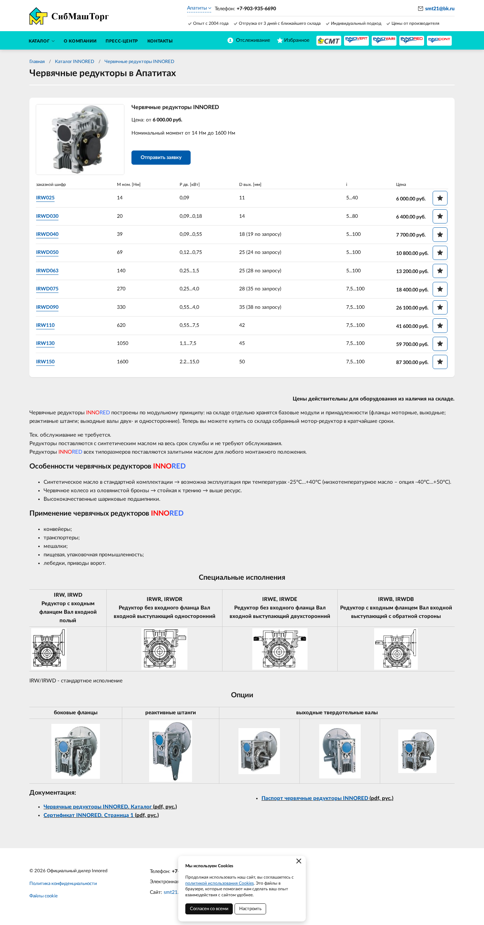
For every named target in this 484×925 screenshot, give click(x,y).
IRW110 (45, 325)
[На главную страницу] (328, 41)
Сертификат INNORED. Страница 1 (89, 815)
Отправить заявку (161, 157)
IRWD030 (47, 216)
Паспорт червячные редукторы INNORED (315, 798)
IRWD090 (47, 307)
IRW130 (45, 343)
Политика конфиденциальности (63, 883)
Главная (37, 61)
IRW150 (45, 361)
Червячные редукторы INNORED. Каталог (98, 807)
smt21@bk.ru (440, 8)
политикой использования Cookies (219, 883)
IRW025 (45, 197)
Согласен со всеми (209, 909)
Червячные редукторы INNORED (139, 61)
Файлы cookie (43, 896)
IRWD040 (47, 234)
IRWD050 (47, 252)
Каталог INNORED (74, 61)
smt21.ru (173, 892)
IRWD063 (47, 270)
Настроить (250, 909)
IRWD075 (47, 288)
